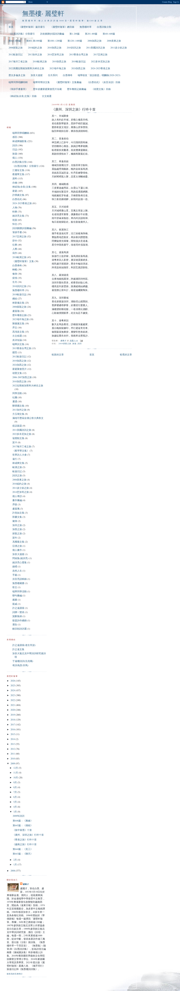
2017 (13, 724)
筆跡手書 (17, 232)
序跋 (14, 504)
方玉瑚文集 (18, 414)
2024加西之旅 (78, 68)
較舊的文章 (126, 354)
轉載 (14, 269)
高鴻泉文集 (18, 331)
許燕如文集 (18, 512)
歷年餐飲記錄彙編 (76, 89)
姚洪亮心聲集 (19, 562)
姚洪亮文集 (18, 215)
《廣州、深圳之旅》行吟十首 (28, 834)
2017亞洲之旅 (100, 54)
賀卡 (14, 442)
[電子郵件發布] (81, 340)
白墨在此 (17, 199)
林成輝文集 (18, 463)
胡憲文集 (17, 373)
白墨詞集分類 (104, 26)
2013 (13, 744)
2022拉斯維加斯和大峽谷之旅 (27, 385)
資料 (14, 178)
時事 (14, 211)
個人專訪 (17, 496)
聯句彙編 (17, 595)
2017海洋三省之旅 (18, 61)
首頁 (11, 26)
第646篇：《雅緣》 (23, 820)
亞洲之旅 (17, 545)
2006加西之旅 (94, 40)
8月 (15, 787)
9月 (15, 782)
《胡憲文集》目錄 (101, 89)
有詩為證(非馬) (20, 665)
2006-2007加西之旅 (22, 377)
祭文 (14, 587)
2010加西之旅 (54, 47)
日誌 (14, 149)
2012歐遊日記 (16, 54)
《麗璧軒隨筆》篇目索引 (32, 26)
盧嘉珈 (16, 311)
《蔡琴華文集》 (20, 450)
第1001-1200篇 (55, 40)
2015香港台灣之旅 (78, 54)
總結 (14, 298)
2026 (13, 680)
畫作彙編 (17, 500)
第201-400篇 (91, 33)
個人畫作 (17, 550)
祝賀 (14, 219)
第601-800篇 (15, 40)
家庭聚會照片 (19, 369)
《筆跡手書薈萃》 (18, 89)
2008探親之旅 (16, 47)
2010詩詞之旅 (74, 47)
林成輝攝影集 (19, 141)
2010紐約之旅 (35, 47)
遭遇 (14, 401)
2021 (13, 705)
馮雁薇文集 (18, 541)
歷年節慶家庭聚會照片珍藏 (47, 89)
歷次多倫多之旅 (17, 75)
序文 (14, 327)
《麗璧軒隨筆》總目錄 (62, 26)
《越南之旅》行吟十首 (25, 844)
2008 (13, 870)
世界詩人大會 (19, 454)
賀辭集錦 (17, 616)
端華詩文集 (18, 344)
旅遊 (74, 343)
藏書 (14, 599)
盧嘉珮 (16, 508)
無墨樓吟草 (86, 26)
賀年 (14, 537)
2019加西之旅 (59, 61)
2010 (13, 758)
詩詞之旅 (17, 475)
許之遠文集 (18, 649)
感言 (14, 137)
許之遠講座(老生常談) (24, 645)
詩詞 (80, 343)
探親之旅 (17, 533)
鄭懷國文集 (18, 405)
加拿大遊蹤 (37, 75)
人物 (14, 207)
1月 (15, 864)
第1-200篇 (74, 33)
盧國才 (26, 884)
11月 (16, 772)
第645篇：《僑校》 (23, 825)
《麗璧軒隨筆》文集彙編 (68, 82)
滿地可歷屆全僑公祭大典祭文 (27, 418)
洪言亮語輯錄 (19, 579)
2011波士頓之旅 (118, 47)
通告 (14, 624)
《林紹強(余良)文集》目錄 (23, 96)
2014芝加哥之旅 (55, 54)
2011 (13, 753)
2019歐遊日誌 (79, 61)
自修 (14, 182)
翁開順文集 (18, 438)
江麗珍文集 (18, 170)
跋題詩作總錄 (19, 620)
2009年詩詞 (18, 815)
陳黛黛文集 (18, 323)
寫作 (14, 253)
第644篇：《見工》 (23, 849)
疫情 (14, 277)
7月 (15, 792)
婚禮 (14, 566)
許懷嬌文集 (18, 195)
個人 (14, 157)
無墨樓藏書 (18, 583)
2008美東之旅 (114, 40)
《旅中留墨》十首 (22, 830)
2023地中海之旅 (58, 68)
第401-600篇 (109, 33)
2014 (13, 739)
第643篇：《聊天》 (23, 853)
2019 (13, 714)
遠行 (14, 458)
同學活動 (17, 393)
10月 (16, 777)
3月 (15, 811)
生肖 (14, 282)
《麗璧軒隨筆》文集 (23, 261)
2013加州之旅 (35, 54)
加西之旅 (17, 529)
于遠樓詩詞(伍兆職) (22, 661)
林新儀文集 (18, 302)
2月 (15, 859)
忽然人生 (17, 570)
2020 (13, 709)
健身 (14, 521)
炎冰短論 (17, 340)
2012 (13, 748)
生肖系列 (53, 75)
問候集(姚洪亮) (20, 558)
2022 (13, 700)
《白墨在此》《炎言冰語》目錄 (103, 82)
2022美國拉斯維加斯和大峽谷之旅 (26, 68)
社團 (14, 397)
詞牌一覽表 (18, 612)
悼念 (14, 224)
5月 (15, 801)
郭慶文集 (17, 516)
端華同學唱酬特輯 (18, 82)
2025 (13, 685)
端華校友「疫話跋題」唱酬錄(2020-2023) (99, 75)
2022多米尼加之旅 (100, 61)
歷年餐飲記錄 (19, 315)
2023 (13, 695)
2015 (13, 734)
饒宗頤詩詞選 (19, 628)
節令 (14, 240)
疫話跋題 (17, 425)
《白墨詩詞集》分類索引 (22, 33)
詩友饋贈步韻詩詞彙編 (52, 33)
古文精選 (46, 96)
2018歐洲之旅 (40, 61)
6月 (15, 797)
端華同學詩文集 (41, 82)
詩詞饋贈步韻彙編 (22, 228)
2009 (13, 763)
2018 (13, 719)
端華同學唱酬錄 (20, 132)
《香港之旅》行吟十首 (25, 839)
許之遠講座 (18, 608)
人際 (14, 248)
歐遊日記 (17, 471)
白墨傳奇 (67, 75)
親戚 (14, 603)
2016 (13, 729)
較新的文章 (58, 354)
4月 (15, 806)
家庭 (14, 190)
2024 (13, 690)
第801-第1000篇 (34, 40)
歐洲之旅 (17, 467)
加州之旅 (17, 525)
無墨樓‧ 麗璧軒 (43, 13)
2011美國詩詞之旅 (95, 47)
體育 (14, 352)
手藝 (14, 574)
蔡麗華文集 (18, 174)
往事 (14, 244)
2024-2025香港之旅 (100, 68)
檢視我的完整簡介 (15, 974)
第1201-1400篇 (75, 40)
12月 (16, 767)
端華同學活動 (19, 591)
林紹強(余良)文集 (21, 186)
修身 (14, 273)
